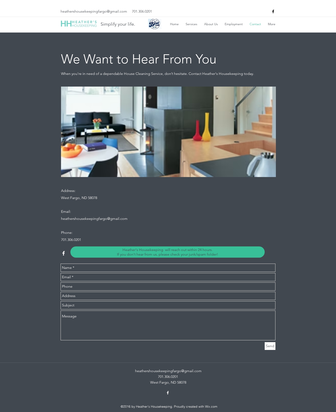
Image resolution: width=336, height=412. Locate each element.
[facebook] (273, 11)
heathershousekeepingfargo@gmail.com (94, 11)
